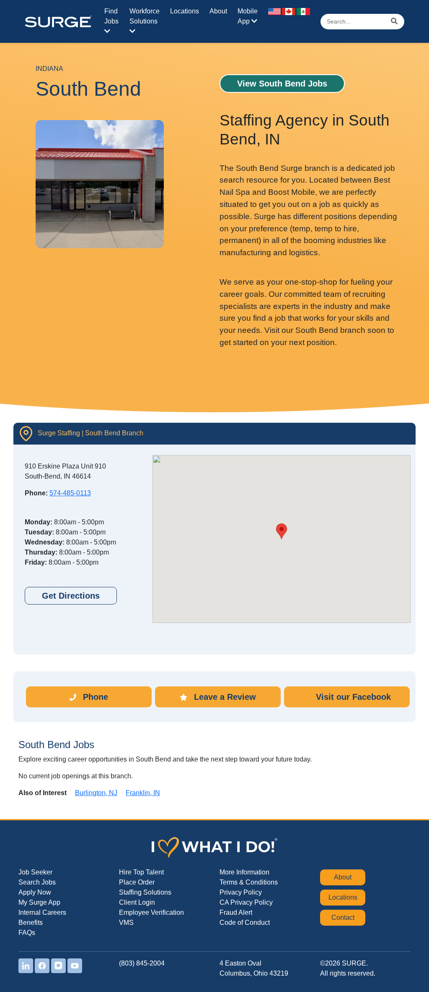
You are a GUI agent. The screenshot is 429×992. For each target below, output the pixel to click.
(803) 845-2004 (142, 963)
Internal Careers (42, 912)
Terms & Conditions (249, 882)
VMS (126, 922)
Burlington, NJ (96, 792)
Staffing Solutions (145, 892)
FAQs (26, 932)
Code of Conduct (245, 922)
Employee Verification (151, 912)
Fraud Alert (236, 912)
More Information (244, 872)
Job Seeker (35, 872)
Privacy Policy (241, 892)
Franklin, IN (143, 792)
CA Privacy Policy (246, 902)
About (218, 11)
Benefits (30, 922)
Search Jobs (37, 882)
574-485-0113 (70, 493)
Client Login (137, 902)
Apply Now (34, 892)
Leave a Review (223, 696)
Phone (94, 696)
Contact (342, 917)
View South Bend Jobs (282, 83)
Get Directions (71, 595)
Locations (184, 11)
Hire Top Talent (141, 872)
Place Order (137, 882)
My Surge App (39, 902)
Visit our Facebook (352, 696)
